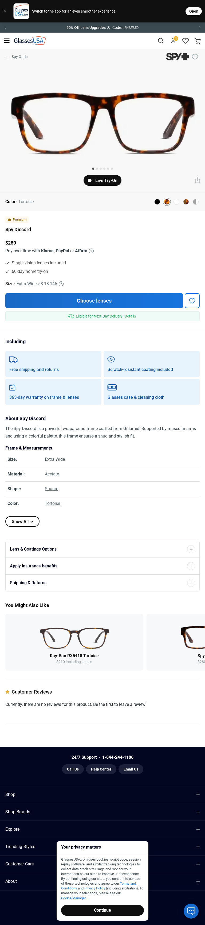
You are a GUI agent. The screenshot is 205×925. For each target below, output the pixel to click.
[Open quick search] (160, 40)
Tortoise (52, 503)
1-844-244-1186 (117, 757)
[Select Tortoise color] (167, 202)
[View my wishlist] (185, 40)
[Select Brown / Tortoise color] (186, 202)
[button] (102, 27)
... (5, 57)
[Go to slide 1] (93, 169)
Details (130, 316)
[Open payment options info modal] (90, 251)
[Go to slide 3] (101, 169)
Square (51, 488)
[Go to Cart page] (198, 40)
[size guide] (61, 283)
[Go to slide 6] (112, 169)
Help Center (101, 769)
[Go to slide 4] (104, 169)
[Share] (197, 180)
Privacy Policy (94, 888)
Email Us (131, 769)
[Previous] (5, 27)
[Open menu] (7, 40)
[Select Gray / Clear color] (196, 202)
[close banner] (5, 11)
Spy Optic (19, 57)
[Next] (199, 27)
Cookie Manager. (73, 898)
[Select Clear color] (176, 202)
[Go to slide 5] (108, 169)
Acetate (52, 474)
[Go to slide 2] (97, 169)
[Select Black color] (157, 202)
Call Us (73, 769)
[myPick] (195, 57)
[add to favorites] (192, 300)
